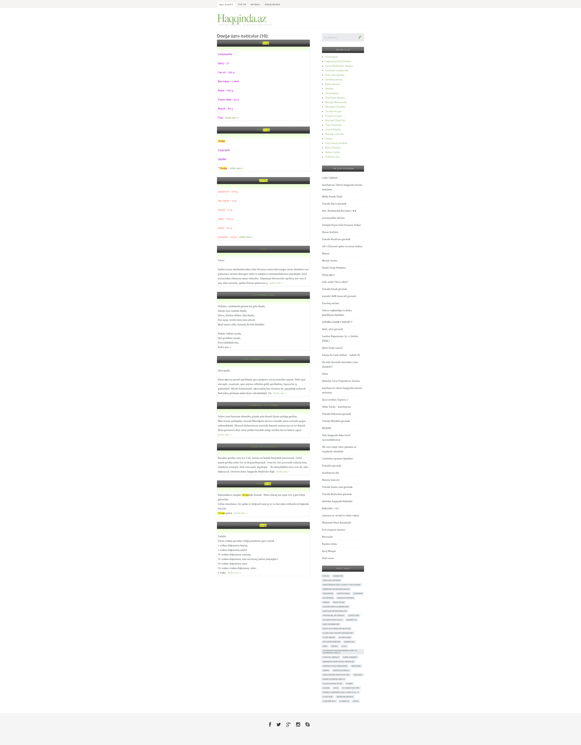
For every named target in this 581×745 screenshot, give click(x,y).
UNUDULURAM (343, 593)
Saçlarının (328, 593)
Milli (263, 130)
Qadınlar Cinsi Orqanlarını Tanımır (341, 381)
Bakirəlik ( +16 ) (330, 508)
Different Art (332, 156)
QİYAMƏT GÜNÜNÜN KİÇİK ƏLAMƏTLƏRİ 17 (341, 692)
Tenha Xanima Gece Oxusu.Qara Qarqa (263, 359)
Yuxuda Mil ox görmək (333, 615)
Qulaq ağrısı (328, 275)
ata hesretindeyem (331, 642)
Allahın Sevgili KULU (332, 620)
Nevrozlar (327, 537)
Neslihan (358, 675)
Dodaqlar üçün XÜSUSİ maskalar (338, 662)
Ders (325, 646)
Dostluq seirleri (330, 303)
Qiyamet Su (351, 620)
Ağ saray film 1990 (350, 688)
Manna (326, 253)
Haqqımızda (272, 4)
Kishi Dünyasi (333, 147)
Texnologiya (332, 93)
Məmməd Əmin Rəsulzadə (336, 522)
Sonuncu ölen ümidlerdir (335, 666)
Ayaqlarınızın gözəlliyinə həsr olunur (341, 585)
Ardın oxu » (232, 117)
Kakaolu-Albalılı (341, 670)
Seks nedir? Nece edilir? (335, 282)
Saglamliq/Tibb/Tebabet (338, 61)
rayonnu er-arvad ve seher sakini (340, 515)
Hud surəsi (328, 558)
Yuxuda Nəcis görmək (334, 203)
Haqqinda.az (241, 17)
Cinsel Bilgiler (333, 129)
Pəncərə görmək (331, 657)
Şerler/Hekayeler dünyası (339, 66)
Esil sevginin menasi (333, 529)
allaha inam (345, 637)
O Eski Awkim (329, 637)
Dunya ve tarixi (333, 116)
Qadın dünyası (333, 84)
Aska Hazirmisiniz (331, 624)
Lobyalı (263, 483)
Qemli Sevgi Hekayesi (334, 267)
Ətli (263, 43)
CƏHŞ (344, 646)
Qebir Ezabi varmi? (332, 348)
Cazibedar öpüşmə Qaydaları (337, 458)
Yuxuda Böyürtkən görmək (336, 494)
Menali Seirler (330, 260)
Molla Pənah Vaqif (332, 196)
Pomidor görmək (331, 465)
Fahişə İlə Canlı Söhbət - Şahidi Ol (341, 355)
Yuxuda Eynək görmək (334, 289)
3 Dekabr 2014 (329, 701)
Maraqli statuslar (334, 134)
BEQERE (326, 428)
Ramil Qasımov (350, 657)
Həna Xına (328, 697)
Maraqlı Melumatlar (336, 102)
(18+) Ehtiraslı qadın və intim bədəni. (342, 246)
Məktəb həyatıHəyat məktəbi (336, 629)
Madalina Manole (345, 697)
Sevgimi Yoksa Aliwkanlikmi (336, 607)
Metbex (329, 88)
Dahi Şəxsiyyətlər (335, 75)
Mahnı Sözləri (332, 152)
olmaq (349, 683)
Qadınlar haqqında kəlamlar (337, 501)
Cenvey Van (353, 615)
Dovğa (326, 576)
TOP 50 (242, 4)
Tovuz (263, 249)
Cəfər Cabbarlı (330, 177)
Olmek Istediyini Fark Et (334, 679)
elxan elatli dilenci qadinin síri (338, 633)
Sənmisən (344, 701)
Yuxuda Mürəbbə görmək (336, 421)
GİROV (355, 701)
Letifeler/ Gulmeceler (337, 70)
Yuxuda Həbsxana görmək (336, 414)
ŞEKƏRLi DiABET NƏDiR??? (337, 322)
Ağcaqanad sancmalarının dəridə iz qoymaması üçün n (340, 651)
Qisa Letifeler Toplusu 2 (335, 399)
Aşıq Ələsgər (329, 551)
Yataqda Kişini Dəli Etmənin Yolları (341, 225)
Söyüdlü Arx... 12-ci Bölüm (263, 405)
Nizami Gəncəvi (331, 480)
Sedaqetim (338, 576)
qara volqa (338, 602)
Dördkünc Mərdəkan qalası (336, 589)
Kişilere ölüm (329, 544)
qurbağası (349, 642)
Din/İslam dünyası (335, 97)
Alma (325, 373)
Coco (336, 688)
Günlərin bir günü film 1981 (336, 675)
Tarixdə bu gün (333, 111)
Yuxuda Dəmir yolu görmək (337, 487)
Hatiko (334, 646)
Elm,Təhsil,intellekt (336, 143)
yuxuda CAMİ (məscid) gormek (339, 296)
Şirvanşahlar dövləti (333, 218)
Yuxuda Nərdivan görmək (336, 239)
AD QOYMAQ (328, 598)
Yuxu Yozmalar (333, 125)
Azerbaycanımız (334, 79)
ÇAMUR (326, 670)
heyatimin (358, 593)
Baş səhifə (226, 4)
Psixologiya (331, 57)
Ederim (326, 602)
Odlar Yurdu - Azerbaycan (336, 406)
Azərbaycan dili (330, 472)
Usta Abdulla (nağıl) (263, 295)
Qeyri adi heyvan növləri (335, 611)
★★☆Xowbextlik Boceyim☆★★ (339, 210)
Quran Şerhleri (330, 232)
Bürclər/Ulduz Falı (335, 120)
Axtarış (255, 4)
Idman (328, 138)
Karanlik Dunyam (345, 598)
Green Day (356, 666)
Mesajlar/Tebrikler (335, 106)
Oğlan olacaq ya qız (332, 683)
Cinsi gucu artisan (331, 580)
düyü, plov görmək (332, 329)
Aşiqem (326, 688)
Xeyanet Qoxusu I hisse (263, 446)
